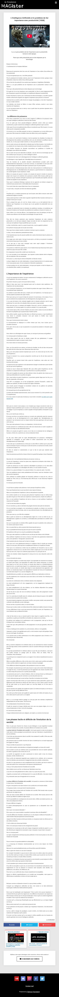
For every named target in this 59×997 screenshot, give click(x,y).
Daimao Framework (33, 992)
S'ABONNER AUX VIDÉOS (30, 959)
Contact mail (30, 986)
